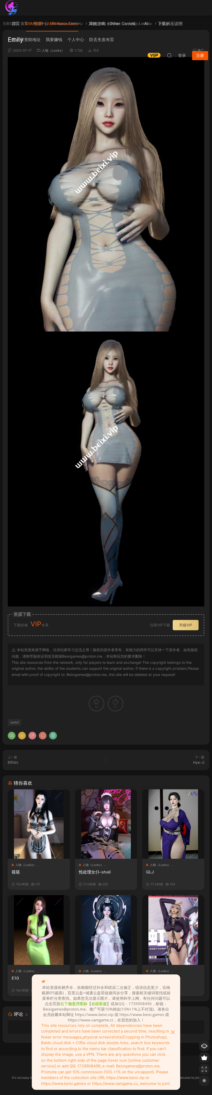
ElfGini (13, 762)
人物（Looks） (25, 865)
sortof (14, 722)
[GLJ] (173, 824)
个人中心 (75, 39)
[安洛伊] (106, 930)
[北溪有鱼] (11, 7)
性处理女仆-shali (95, 872)
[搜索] (169, 55)
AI (146, 23)
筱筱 (16, 872)
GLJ (150, 872)
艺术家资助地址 (26, 39)
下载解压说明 (170, 23)
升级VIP (185, 625)
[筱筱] (39, 824)
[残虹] (173, 930)
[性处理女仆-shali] (106, 824)
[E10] (39, 930)
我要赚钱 (54, 39)
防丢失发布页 (101, 39)
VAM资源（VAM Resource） (52, 23)
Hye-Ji (198, 762)
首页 (16, 23)
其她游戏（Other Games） (114, 23)
